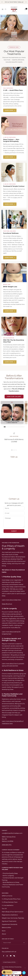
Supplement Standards (9, 927)
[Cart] (25, 9)
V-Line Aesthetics (7, 908)
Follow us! (20, 2)
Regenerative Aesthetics (10, 918)
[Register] (24, 946)
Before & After (6, 931)
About (4, 937)
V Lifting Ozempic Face (9, 905)
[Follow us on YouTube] (10, 959)
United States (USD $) (9, 965)
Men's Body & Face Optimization (12, 915)
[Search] (5, 9)
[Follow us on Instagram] (7, 959)
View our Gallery (14, 400)
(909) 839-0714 (6, 848)
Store (3, 934)
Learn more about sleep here (11, 603)
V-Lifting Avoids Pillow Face (11, 902)
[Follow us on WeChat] (14, 959)
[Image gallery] (14, 416)
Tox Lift (4, 912)
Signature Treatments (9, 924)
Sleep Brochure (7, 607)
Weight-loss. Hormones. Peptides (13, 921)
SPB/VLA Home (7, 899)
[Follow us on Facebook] (3, 959)
